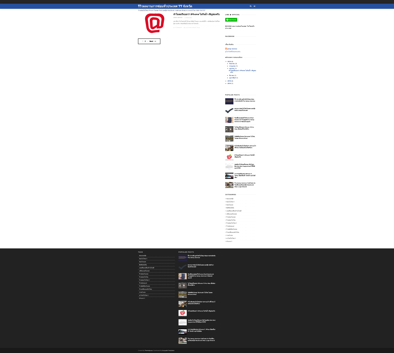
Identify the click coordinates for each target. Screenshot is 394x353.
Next (151, 41)
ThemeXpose (148, 350)
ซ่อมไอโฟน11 (230, 202)
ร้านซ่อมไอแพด (230, 217)
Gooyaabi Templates (168, 350)
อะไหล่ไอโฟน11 (231, 238)
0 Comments (178, 27)
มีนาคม (231, 75)
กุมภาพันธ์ (232, 78)
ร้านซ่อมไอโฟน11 (231, 223)
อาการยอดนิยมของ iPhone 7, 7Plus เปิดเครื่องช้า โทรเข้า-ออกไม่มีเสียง (244, 175)
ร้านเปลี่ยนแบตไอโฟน (232, 232)
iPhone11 (229, 241)
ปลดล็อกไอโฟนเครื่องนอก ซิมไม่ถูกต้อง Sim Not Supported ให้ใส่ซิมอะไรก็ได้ (244, 166)
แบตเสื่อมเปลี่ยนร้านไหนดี (233, 211)
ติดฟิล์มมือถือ (230, 208)
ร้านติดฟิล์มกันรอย (231, 229)
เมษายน (232, 68)
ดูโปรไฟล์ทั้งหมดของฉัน (232, 52)
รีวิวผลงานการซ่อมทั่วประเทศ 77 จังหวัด (165, 6)
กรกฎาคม (232, 66)
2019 (229, 61)
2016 (229, 83)
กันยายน (232, 63)
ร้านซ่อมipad (230, 226)
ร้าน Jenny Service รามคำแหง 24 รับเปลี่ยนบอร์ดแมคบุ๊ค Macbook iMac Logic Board (244, 185)
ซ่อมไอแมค (229, 205)
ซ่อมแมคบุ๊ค (229, 199)
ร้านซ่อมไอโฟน (230, 220)
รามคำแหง (229, 235)
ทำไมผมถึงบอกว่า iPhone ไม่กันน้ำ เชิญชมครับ (196, 14)
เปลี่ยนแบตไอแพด (231, 214)
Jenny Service (232, 49)
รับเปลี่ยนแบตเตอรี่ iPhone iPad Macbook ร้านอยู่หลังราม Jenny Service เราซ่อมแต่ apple (244, 119)
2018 (229, 81)
